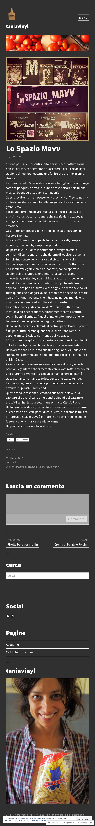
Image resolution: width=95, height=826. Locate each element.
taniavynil (11, 462)
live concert (12, 466)
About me (12, 645)
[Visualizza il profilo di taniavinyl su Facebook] (8, 616)
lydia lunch (38, 466)
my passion (13, 156)
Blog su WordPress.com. (19, 814)
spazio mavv (52, 466)
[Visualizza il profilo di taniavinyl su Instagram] (13, 616)
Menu (83, 18)
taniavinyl (17, 26)
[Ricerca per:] (47, 576)
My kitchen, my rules (19, 652)
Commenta (76, 519)
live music (25, 466)
